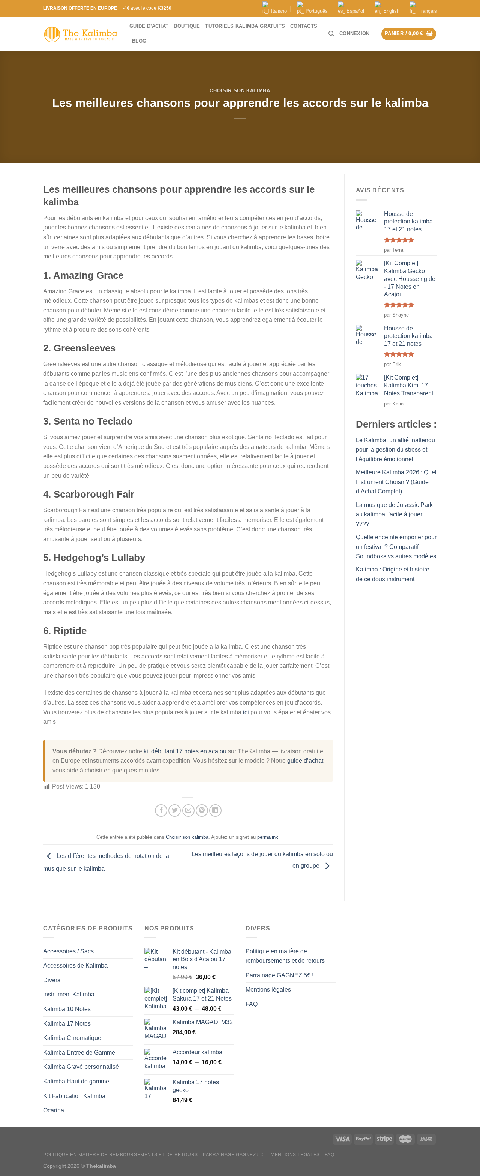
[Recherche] (331, 34)
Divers (51, 980)
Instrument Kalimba (68, 994)
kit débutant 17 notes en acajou (185, 751)
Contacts (303, 26)
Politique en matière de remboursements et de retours (285, 956)
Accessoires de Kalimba (75, 965)
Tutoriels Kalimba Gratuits (245, 26)
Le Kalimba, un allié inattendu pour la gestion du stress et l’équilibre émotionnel (395, 449)
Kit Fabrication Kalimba (74, 1096)
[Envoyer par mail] (188, 810)
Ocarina (53, 1110)
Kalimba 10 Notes (67, 1009)
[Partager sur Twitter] (174, 810)
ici (246, 712)
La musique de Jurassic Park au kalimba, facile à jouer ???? (394, 514)
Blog (139, 41)
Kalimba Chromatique (72, 1038)
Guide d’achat (148, 26)
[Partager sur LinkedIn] (215, 810)
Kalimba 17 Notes (67, 1023)
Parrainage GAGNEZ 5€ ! (280, 975)
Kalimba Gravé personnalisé (81, 1067)
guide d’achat (305, 761)
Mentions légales (268, 989)
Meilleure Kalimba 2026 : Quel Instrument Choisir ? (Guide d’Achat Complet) (396, 482)
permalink (267, 837)
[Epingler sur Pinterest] (202, 810)
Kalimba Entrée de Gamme (79, 1052)
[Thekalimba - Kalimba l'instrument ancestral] (80, 34)
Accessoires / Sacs (68, 951)
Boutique (187, 26)
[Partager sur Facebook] (161, 810)
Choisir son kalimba (240, 90)
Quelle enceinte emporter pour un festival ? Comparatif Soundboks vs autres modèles (396, 547)
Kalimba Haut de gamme (76, 1081)
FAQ (252, 1004)
